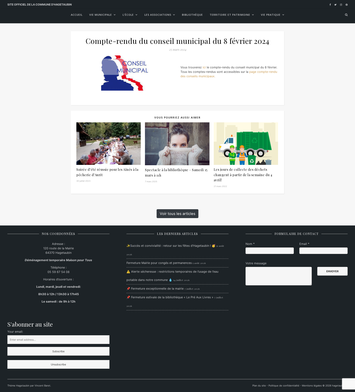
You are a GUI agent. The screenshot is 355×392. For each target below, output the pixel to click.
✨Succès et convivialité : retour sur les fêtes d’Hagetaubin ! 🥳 (170, 245)
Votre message (256, 263)
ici (205, 67)
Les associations (157, 14)
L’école (128, 14)
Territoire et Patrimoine (230, 14)
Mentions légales (312, 385)
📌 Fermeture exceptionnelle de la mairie (155, 288)
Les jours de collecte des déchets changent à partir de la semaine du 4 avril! (243, 174)
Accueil (76, 14)
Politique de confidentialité (283, 385)
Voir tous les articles (177, 213)
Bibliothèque (192, 14)
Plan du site (259, 385)
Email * (304, 244)
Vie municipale (100, 14)
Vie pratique (270, 14)
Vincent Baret (42, 385)
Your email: (15, 331)
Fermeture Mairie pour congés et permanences (159, 263)
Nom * (250, 244)
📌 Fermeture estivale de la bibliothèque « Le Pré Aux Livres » (169, 297)
